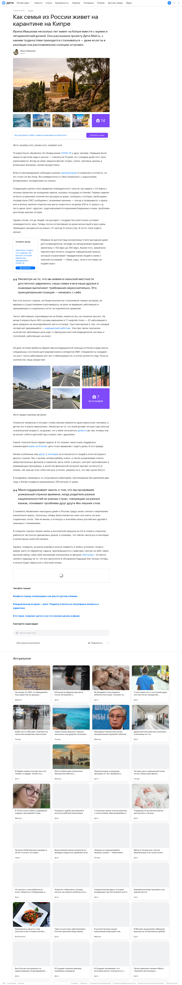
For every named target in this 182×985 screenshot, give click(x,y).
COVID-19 (66, 153)
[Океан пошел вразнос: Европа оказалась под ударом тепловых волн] (71, 723)
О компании (11, 983)
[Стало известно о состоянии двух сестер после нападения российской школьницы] (150, 683)
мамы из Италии (38, 446)
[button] (61, 85)
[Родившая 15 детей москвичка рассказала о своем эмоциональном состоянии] (150, 802)
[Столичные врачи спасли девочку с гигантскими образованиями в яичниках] (110, 802)
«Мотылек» (88, 554)
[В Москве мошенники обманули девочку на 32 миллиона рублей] (150, 920)
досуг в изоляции (48, 454)
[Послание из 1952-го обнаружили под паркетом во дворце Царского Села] (31, 683)
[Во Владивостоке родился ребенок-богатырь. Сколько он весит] (110, 683)
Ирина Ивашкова (28, 51)
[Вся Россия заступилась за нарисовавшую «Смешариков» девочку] (31, 960)
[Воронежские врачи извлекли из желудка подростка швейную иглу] (71, 841)
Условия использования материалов (151, 983)
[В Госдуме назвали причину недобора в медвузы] (71, 960)
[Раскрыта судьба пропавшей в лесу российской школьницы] (71, 802)
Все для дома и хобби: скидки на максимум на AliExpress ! (41, 135)
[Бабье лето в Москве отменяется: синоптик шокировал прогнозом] (31, 723)
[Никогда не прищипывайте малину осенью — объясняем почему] (110, 841)
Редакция (83, 983)
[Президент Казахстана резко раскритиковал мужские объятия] (110, 723)
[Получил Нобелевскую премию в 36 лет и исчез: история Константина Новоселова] (31, 841)
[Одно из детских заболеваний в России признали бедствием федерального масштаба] (71, 920)
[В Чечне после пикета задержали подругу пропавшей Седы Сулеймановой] (31, 802)
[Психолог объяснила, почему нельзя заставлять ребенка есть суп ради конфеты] (71, 881)
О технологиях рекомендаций (100, 983)
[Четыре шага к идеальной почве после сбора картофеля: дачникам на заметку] (150, 762)
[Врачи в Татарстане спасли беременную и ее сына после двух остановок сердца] (150, 841)
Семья (30, 10)
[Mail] (3, 3)
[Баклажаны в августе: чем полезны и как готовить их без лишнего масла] (31, 920)
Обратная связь (172, 983)
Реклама (21, 983)
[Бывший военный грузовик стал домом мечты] (150, 881)
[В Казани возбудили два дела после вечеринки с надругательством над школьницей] (71, 683)
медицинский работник (58, 328)
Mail (3, 983)
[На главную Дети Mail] (9, 3)
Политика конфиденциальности (124, 983)
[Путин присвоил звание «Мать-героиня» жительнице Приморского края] (150, 960)
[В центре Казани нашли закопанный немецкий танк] (110, 920)
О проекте (74, 983)
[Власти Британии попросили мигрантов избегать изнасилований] (71, 762)
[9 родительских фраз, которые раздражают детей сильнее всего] (110, 881)
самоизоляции (69, 173)
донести (82, 430)
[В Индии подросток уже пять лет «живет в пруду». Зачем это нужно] (31, 762)
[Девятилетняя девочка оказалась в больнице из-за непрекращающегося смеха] (150, 723)
